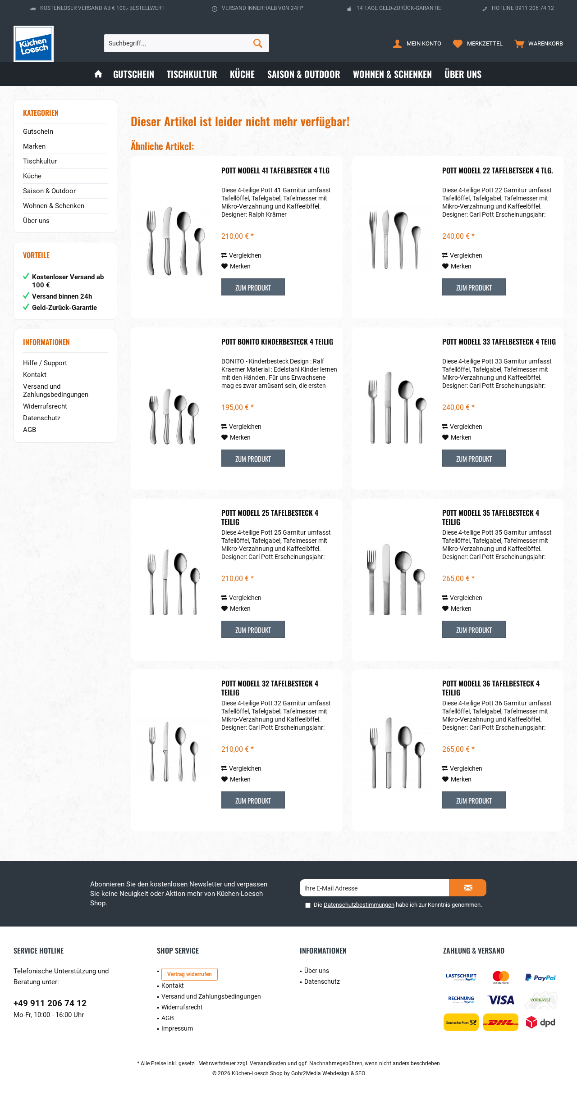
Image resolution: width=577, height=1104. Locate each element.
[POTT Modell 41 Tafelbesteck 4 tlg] (174, 237)
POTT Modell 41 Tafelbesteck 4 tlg (275, 171)
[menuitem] (536, 43)
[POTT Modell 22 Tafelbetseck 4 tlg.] (395, 237)
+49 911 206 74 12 (50, 1003)
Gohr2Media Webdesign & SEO (328, 1073)
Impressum (177, 1028)
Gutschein (38, 131)
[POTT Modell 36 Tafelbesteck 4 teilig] (395, 750)
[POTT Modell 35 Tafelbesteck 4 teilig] (395, 579)
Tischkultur (40, 161)
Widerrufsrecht (45, 406)
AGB (29, 430)
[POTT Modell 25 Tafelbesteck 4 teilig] (174, 579)
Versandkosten (268, 1063)
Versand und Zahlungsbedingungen (55, 390)
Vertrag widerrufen (189, 974)
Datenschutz (41, 418)
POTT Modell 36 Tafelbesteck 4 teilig (491, 688)
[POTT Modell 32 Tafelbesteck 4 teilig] (174, 750)
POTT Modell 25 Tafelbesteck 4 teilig (269, 517)
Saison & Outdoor (49, 191)
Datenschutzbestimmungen (359, 904)
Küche (32, 176)
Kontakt (34, 375)
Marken (34, 146)
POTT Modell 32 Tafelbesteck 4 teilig (269, 688)
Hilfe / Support (45, 363)
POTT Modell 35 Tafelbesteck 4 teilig (490, 517)
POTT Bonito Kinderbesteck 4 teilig (277, 342)
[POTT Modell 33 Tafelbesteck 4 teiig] (395, 408)
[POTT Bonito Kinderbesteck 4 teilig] (174, 408)
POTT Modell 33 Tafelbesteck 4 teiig (499, 342)
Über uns (36, 221)
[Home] (98, 74)
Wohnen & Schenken (53, 206)
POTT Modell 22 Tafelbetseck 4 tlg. (497, 171)
